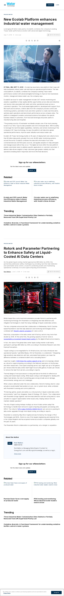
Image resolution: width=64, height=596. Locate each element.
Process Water (8, 14)
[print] (59, 40)
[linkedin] (29, 40)
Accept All (56, 592)
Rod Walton (7, 271)
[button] (5, 5)
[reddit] (35, 40)
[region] (32, 592)
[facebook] (26, 40)
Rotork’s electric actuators (23, 331)
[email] (37, 40)
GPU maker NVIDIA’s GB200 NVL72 (30, 409)
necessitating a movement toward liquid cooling (20, 339)
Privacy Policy (7, 593)
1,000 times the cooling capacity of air (29, 361)
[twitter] (32, 40)
